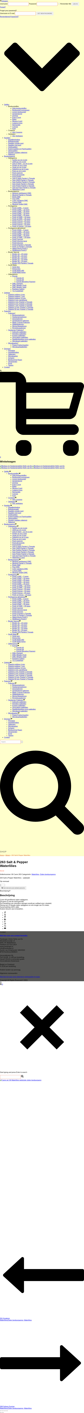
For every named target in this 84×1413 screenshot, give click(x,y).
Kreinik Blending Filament (25, 282)
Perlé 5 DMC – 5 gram (20, 208)
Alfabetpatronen (18, 324)
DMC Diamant (17, 283)
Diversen (7, 349)
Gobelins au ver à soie (20, 169)
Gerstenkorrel (17, 114)
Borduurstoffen (13, 473)
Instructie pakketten (19, 332)
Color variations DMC (20, 200)
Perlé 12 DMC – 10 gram (21, 217)
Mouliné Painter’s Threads (22, 195)
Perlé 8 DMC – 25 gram (20, 215)
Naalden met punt (14, 145)
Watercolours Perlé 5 (19, 248)
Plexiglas (11, 350)
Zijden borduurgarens (48, 874)
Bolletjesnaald (13, 141)
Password (32, 4)
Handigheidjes (13, 352)
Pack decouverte (18, 175)
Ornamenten (12, 361)
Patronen (7, 311)
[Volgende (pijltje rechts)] (3, 1412)
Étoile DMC (16, 197)
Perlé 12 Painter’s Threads (22, 247)
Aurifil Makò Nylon (19, 272)
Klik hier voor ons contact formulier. (14, 935)
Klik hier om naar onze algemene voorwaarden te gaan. (20, 977)
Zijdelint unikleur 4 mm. (16, 294)
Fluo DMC (16, 199)
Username (4, 4)
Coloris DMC (17, 202)
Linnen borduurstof (19, 112)
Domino (15, 116)
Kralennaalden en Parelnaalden (19, 149)
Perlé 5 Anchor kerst (19, 241)
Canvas (15, 127)
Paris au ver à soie (19, 171)
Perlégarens (12, 574)
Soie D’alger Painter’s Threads (23, 178)
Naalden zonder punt (15, 143)
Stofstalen (11, 501)
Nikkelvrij (11, 154)
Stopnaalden (13, 151)
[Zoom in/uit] (1, 1410)
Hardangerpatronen (19, 317)
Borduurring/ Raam (15, 360)
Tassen (10, 365)
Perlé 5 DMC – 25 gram (20, 211)
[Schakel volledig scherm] (3, 1410)
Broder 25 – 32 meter (20, 259)
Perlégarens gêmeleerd (16, 597)
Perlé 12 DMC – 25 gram (21, 219)
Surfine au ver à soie (19, 160)
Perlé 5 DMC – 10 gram (20, 210)
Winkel (8, 855)
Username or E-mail (7, 13)
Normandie (16, 125)
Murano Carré (17, 121)
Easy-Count (16, 117)
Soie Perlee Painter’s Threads (23, 186)
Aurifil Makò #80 (18, 270)
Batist (14, 119)
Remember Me (66, 4)
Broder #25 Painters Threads (22, 263)
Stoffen (6, 104)
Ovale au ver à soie (19, 167)
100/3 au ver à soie (19, 162)
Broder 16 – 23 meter (20, 254)
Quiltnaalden (13, 147)
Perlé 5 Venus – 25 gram (21, 221)
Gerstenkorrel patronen (20, 321)
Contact (7, 367)
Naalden (7, 138)
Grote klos (16, 267)
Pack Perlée (16, 176)
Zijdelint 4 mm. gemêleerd (17, 300)
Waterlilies (35, 874)
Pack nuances (17, 173)
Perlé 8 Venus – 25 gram (21, 224)
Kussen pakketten (18, 335)
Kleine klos (16, 269)
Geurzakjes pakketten (20, 337)
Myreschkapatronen (19, 326)
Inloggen (5, 1)
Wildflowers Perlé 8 (19, 250)
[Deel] (5, 1410)
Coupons (11, 498)
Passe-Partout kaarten (20, 345)
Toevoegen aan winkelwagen (14, 888)
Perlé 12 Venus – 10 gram (21, 226)
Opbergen (11, 354)
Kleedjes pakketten (19, 334)
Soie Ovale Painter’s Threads (23, 184)
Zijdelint (7, 293)
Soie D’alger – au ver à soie (22, 163)
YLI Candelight (17, 291)
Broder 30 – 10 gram (19, 261)
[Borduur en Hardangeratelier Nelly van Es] (32, 467)
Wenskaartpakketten (19, 347)
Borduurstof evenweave (21, 110)
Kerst (10, 363)
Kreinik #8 (20, 280)
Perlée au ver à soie (19, 165)
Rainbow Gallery (18, 289)
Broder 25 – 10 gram (19, 258)
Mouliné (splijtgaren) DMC (21, 193)
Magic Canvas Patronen (21, 322)
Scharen (11, 358)
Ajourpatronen (17, 319)
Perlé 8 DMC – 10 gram (20, 213)
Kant (14, 128)
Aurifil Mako (12, 634)
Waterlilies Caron (18, 189)
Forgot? (3, 7)
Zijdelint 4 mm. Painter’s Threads (20, 304)
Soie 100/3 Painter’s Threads (23, 180)
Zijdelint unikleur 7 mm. (16, 296)
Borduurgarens (9, 156)
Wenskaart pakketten (20, 341)
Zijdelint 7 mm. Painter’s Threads (20, 306)
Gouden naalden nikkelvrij (17, 152)
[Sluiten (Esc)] (7, 1410)
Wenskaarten (13, 343)
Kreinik (14, 276)
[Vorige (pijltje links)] (1, 1412)
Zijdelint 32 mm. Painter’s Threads (20, 309)
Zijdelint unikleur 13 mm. (17, 298)
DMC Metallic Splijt (19, 287)
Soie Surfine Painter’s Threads (23, 182)
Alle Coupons (17, 132)
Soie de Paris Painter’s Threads (24, 187)
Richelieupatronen (19, 328)
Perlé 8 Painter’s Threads (21, 245)
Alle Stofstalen (17, 136)
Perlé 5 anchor (17, 239)
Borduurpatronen (18, 315)
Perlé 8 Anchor (17, 243)
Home (2, 855)
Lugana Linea (17, 123)
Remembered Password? (9, 17)
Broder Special (13, 621)
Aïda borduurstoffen (19, 108)
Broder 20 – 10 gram (19, 256)
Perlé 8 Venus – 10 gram (21, 223)
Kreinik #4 (20, 278)
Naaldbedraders (14, 140)
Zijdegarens (12, 526)
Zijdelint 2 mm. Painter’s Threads (20, 302)
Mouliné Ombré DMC (20, 204)
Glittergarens (13, 644)
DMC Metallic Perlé (19, 285)
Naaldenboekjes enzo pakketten (24, 339)
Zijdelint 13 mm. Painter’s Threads (20, 307)
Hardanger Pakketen (15, 330)
